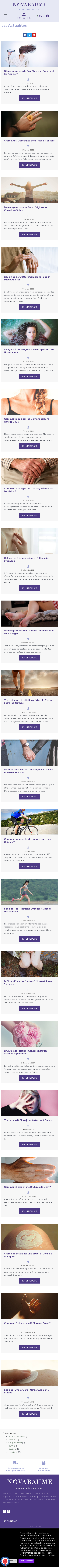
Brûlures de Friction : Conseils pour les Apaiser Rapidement (25, 1052)
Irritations (12, 1452)
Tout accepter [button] (26, 1561)
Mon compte (23, 18)
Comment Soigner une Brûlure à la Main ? (27, 1187)
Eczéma (12, 1449)
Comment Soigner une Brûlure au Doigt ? (27, 1323)
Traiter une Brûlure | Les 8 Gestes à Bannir (28, 1120)
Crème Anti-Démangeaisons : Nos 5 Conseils (29, 140)
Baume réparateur (17, 1436)
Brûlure (11, 1440)
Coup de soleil (15, 1443)
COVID (11, 1446)
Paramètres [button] (10, 1561)
